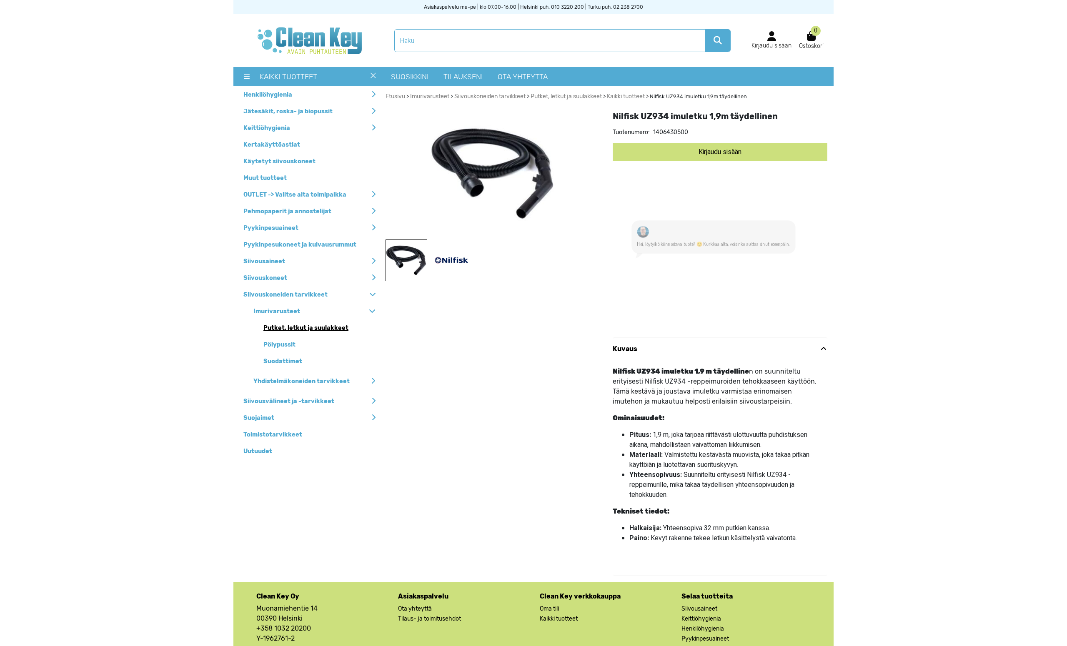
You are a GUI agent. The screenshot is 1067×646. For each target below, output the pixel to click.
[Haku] (717, 41)
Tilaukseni (463, 76)
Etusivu (395, 96)
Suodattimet (282, 361)
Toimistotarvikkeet (272, 434)
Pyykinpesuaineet (270, 228)
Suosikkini (409, 76)
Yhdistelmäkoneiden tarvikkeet (301, 381)
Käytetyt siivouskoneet (279, 161)
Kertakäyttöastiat (271, 144)
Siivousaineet (264, 261)
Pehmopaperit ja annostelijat (287, 211)
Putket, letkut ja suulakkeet (305, 328)
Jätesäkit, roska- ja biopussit (288, 111)
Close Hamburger (373, 78)
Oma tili (549, 633)
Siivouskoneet (265, 278)
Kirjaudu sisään (720, 152)
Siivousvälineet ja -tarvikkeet (288, 401)
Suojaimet (258, 418)
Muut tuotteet (265, 178)
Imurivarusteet (276, 311)
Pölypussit (279, 344)
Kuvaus (625, 374)
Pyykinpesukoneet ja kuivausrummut (299, 244)
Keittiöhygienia (266, 128)
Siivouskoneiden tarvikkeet (285, 294)
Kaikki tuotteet (288, 76)
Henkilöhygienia (267, 94)
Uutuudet (257, 451)
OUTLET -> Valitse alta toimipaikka (294, 194)
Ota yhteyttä (523, 76)
